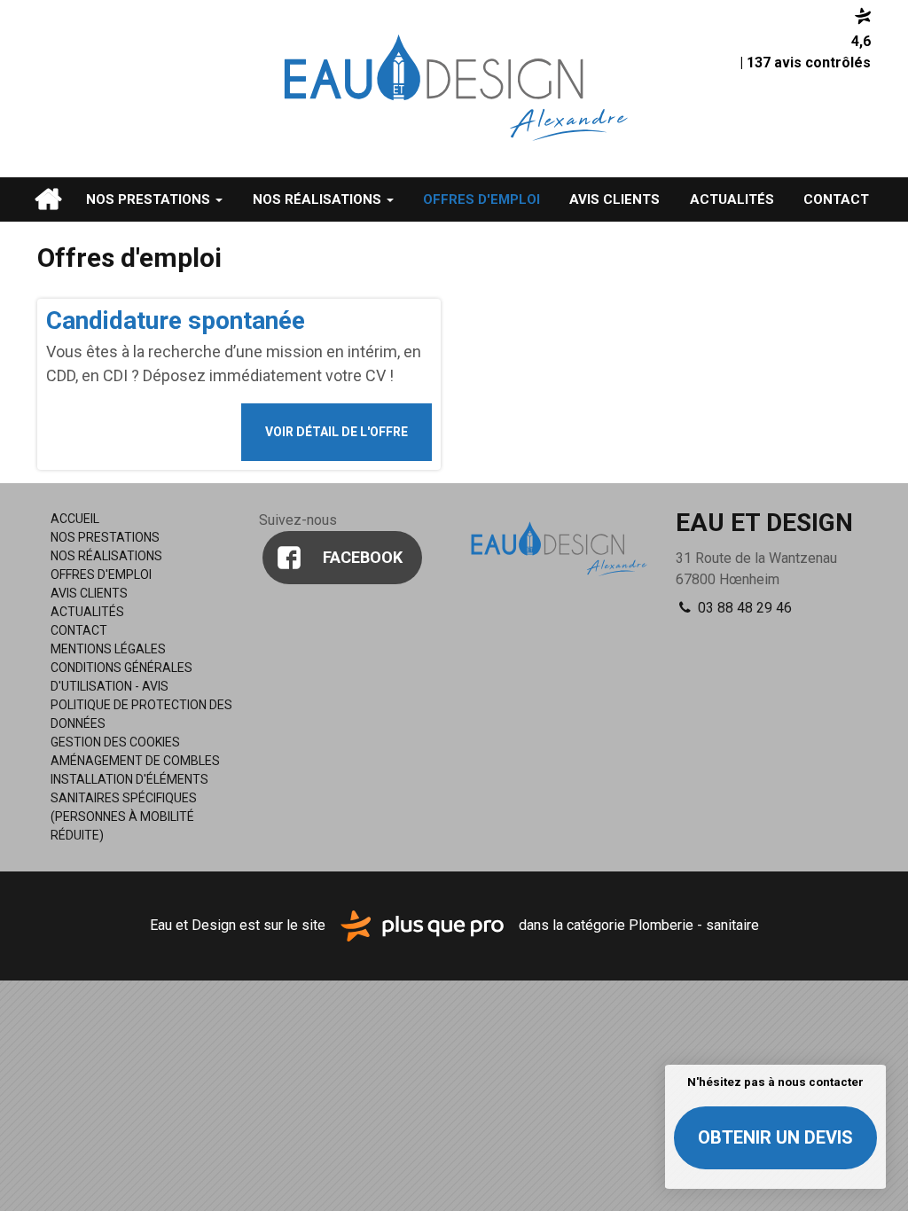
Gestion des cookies (115, 742)
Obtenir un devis (775, 1137)
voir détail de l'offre (336, 432)
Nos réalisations (319, 199)
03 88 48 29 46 (743, 607)
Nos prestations (150, 199)
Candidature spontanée (175, 320)
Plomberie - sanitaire (694, 925)
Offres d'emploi (481, 199)
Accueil (47, 199)
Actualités (732, 199)
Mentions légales (108, 649)
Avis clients (614, 199)
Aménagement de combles (135, 761)
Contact (836, 199)
